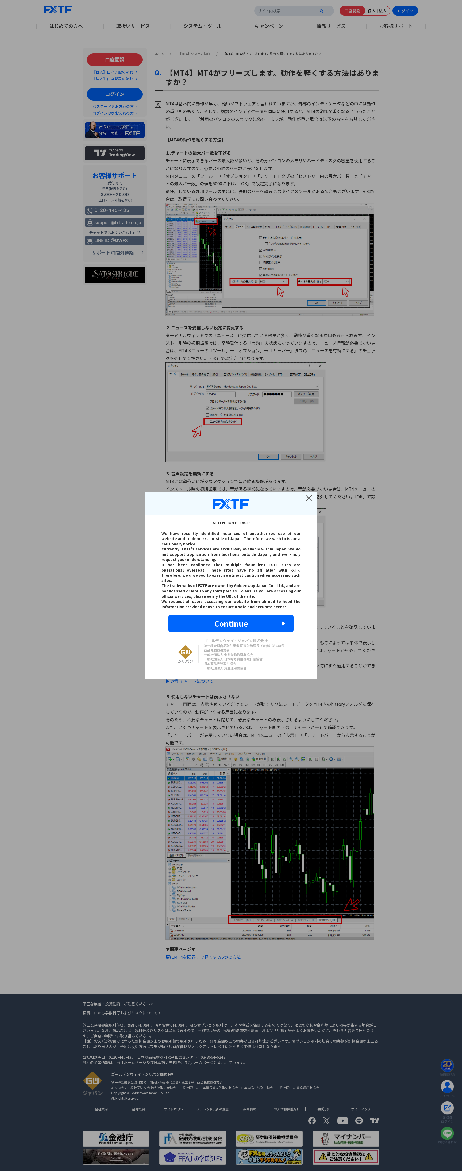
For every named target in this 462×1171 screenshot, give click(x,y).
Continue (231, 623)
